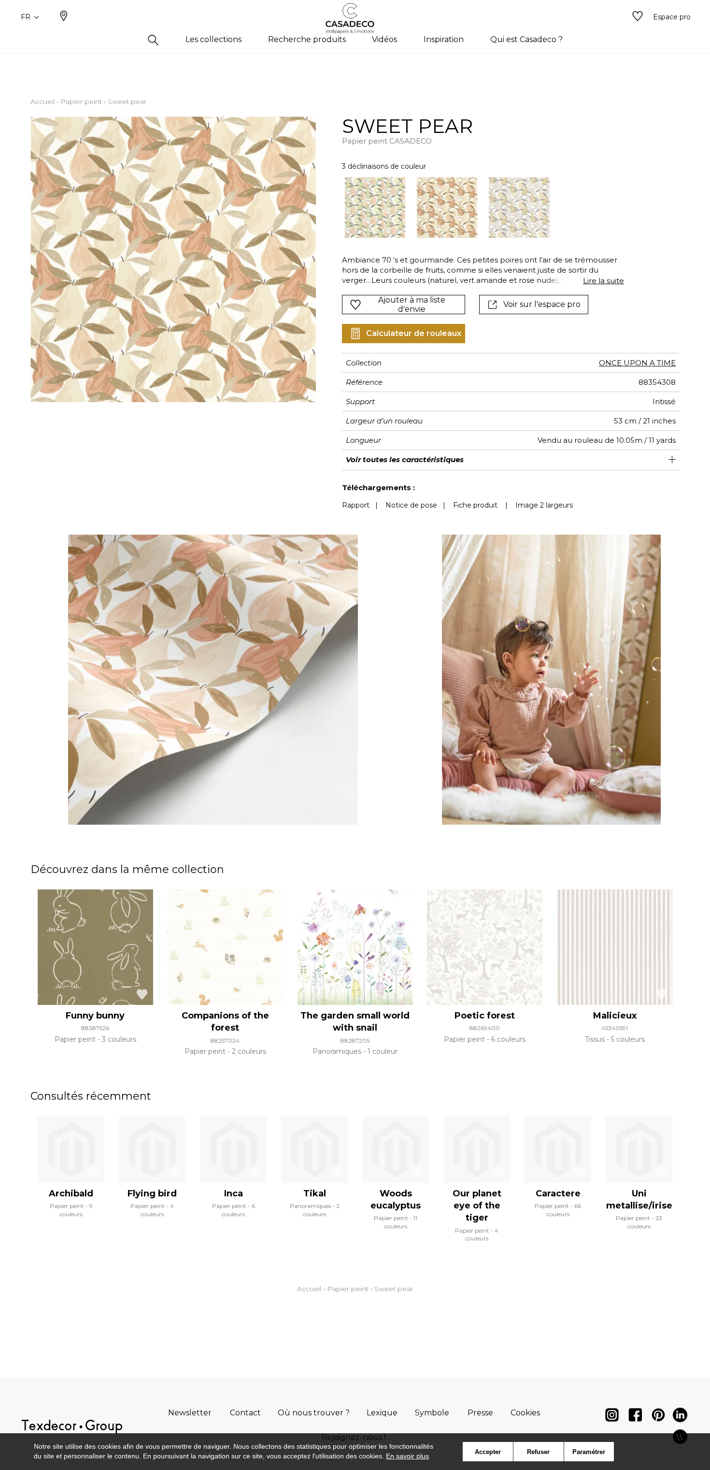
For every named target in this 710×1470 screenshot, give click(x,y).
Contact (245, 1412)
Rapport (355, 505)
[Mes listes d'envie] (637, 17)
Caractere (558, 1193)
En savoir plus (407, 1456)
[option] (375, 207)
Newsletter (190, 1412)
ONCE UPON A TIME (637, 362)
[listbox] (477, 207)
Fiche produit (475, 505)
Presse (480, 1412)
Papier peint (81, 101)
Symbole (432, 1412)
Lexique (382, 1412)
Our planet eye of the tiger (477, 1205)
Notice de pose (411, 505)
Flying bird (152, 1193)
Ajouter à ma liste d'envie (411, 304)
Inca (233, 1193)
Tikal (314, 1193)
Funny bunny (95, 1015)
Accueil (42, 101)
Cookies (525, 1412)
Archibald (71, 1193)
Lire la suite (603, 280)
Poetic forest (484, 1015)
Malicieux (615, 1015)
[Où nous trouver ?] (64, 17)
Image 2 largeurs (544, 505)
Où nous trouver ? (314, 1412)
